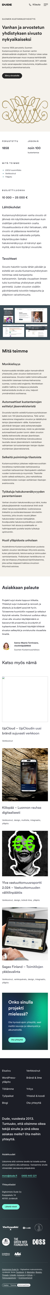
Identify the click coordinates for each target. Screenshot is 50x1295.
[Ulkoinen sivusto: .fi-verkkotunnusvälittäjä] (6, 1245)
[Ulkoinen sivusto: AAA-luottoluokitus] (18, 1256)
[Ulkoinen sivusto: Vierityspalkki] (10, 1229)
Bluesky (39, 1272)
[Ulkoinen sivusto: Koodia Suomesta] (38, 1231)
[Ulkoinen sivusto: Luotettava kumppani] (6, 1255)
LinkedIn (12, 1275)
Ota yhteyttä (17, 1040)
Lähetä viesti (11, 1206)
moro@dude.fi (9, 1175)
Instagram (21, 1275)
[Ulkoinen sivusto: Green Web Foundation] (21, 1245)
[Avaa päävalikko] (46, 4)
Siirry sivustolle (12, 75)
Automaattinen (23, 1285)
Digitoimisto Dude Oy (10, 1269)
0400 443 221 (29, 1175)
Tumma (13, 1285)
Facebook (20, 1272)
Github (29, 1275)
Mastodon (31, 1272)
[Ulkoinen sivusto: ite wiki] (27, 1228)
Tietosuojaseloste (9, 1278)
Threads (5, 1275)
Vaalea (5, 1285)
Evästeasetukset (25, 1278)
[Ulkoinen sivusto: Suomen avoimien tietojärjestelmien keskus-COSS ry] (39, 1244)
